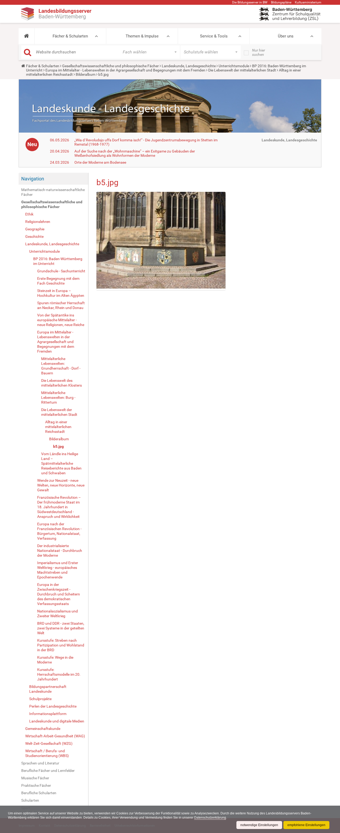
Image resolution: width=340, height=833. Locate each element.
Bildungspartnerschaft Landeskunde (47, 689)
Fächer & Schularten (70, 36)
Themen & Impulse (142, 36)
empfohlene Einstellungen (306, 825)
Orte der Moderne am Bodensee (100, 162)
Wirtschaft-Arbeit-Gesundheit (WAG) (55, 736)
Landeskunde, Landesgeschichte (189, 66)
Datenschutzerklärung (210, 817)
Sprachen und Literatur (40, 763)
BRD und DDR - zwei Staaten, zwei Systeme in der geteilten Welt (60, 628)
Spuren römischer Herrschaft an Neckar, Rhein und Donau (61, 305)
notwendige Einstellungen (259, 825)
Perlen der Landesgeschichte (52, 706)
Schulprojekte (40, 699)
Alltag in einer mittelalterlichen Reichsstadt (58, 427)
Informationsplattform (47, 714)
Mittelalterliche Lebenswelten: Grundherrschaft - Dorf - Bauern (60, 366)
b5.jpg (58, 446)
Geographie (34, 229)
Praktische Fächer (36, 785)
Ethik (29, 214)
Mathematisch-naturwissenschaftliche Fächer (53, 192)
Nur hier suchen (258, 52)
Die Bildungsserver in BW (249, 2)
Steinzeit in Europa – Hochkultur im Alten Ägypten (60, 293)
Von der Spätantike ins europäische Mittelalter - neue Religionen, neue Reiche (60, 320)
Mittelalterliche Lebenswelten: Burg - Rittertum (58, 397)
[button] (26, 36)
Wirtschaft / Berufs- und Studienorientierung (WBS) (47, 753)
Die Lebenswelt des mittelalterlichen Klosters (61, 382)
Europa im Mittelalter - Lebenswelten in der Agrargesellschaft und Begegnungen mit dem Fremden (125, 70)
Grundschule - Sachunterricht (61, 271)
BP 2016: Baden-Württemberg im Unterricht (57, 261)
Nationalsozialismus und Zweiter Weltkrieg (57, 613)
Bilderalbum (85, 74)
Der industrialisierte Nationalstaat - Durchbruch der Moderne (59, 550)
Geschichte (34, 236)
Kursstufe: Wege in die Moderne (55, 659)
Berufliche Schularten (38, 793)
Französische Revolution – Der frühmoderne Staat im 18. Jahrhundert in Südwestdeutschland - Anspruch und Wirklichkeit (59, 507)
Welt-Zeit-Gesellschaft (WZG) (49, 743)
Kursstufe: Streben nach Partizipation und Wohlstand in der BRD (60, 645)
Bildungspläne (281, 2)
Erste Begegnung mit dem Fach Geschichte (58, 280)
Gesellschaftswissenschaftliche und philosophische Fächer (110, 66)
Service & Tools (214, 36)
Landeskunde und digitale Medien (56, 721)
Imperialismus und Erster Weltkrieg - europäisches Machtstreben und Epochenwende (57, 570)
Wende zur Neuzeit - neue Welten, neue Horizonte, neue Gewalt (60, 485)
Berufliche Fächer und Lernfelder (48, 770)
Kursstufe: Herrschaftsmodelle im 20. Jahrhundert (58, 674)
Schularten (30, 800)
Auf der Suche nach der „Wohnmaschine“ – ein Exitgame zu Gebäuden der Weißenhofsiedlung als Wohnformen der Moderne (134, 153)
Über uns (286, 36)
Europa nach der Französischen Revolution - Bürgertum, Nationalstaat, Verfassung (59, 531)
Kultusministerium (308, 2)
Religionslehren (37, 221)
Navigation (32, 178)
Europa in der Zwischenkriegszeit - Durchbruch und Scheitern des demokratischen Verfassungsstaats (58, 594)
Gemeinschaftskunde (42, 728)
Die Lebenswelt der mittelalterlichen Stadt (242, 70)
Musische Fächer (35, 778)
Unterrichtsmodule (234, 66)
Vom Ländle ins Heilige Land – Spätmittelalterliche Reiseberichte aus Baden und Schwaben (61, 463)
